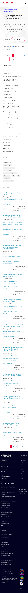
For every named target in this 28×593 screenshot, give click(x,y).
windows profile (13, 199)
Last (24, 55)
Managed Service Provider (6, 512)
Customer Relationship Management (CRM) (9, 80)
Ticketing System (4, 514)
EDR (18, 175)
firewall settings (7, 385)
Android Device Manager (6, 516)
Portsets (5, 288)
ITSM (2, 528)
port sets (16, 286)
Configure (5, 199)
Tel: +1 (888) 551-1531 (6, 464)
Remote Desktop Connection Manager (9, 566)
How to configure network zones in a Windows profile (13, 300)
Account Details (7, 170)
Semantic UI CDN (23, 491)
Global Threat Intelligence (6, 498)
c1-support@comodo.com (6, 476)
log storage (6, 234)
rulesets (15, 311)
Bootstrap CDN (22, 489)
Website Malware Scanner (6, 560)
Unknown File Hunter (9, 115)
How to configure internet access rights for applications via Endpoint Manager (13, 349)
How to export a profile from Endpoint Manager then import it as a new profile (13, 398)
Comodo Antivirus (5, 537)
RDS (13, 175)
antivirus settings (7, 261)
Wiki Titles (16, 46)
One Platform (4, 489)
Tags (22, 46)
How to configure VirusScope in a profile (13, 193)
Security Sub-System (8, 136)
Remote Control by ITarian (10, 173)
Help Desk (3, 530)
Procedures (6, 139)
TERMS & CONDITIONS (7, 569)
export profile (17, 410)
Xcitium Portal (7, 103)
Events (22, 464)
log (16, 232)
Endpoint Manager (7, 202)
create (18, 331)
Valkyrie (5, 121)
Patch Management (8, 91)
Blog (22, 462)
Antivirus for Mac (4, 542)
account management (9, 167)
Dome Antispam (7, 127)
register (18, 27)
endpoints (10, 224)
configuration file (7, 412)
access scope (7, 178)
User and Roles (7, 151)
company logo (7, 162)
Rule (15, 283)
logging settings (18, 229)
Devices (5, 142)
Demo (22, 478)
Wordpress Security (5, 562)
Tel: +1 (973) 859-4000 (6, 466)
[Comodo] (8, 3)
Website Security (4, 551)
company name (7, 165)
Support (22, 458)
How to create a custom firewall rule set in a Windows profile (13, 325)
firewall (11, 283)
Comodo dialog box (8, 181)
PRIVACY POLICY (7, 571)
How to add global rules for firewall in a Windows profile (11, 424)
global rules (15, 435)
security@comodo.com (6, 480)
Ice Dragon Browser (5, 555)
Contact (22, 471)
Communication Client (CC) (9, 227)
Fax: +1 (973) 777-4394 (6, 469)
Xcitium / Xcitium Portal (9, 100)
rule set (20, 334)
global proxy (16, 261)
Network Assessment (5, 519)
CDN (20, 487)
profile (20, 199)
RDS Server (6, 175)
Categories (7, 65)
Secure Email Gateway (6, 507)
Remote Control (7, 88)
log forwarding (10, 232)
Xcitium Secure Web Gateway (11, 76)
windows (16, 253)
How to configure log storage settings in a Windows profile (12, 216)
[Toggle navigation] (25, 3)
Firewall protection (16, 385)
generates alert (6, 204)
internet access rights (8, 363)
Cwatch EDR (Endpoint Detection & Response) (12, 107)
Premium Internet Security (6, 549)
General (5, 73)
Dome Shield (6, 124)
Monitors (5, 145)
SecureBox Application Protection (8, 496)
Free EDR (3, 494)
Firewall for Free (4, 546)
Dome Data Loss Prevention (10, 130)
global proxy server (7, 263)
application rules (12, 360)
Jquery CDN (22, 493)
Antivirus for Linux (5, 544)
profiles (5, 148)
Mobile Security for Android (7, 553)
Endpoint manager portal (10, 85)
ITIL (2, 532)
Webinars (23, 467)
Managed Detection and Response (8, 501)
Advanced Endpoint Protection (7, 492)
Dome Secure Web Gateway (10, 133)
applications (6, 258)
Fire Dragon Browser (5, 557)
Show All (5, 70)
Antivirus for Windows (5, 540)
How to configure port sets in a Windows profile (12, 275)
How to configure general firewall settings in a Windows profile (13, 375)
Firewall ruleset (6, 313)
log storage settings (8, 229)
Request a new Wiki (18, 59)
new (18, 405)
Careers (22, 473)
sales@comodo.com (5, 472)
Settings (5, 222)
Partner (22, 476)
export (9, 407)
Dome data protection (9, 112)
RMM (2, 525)
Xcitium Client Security (9, 118)
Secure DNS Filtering (5, 503)
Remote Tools (7, 97)
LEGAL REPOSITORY (8, 573)
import (4, 407)
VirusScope (16, 202)
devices (11, 253)
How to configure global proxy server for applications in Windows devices (12, 247)
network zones (17, 309)
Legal (22, 469)
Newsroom (23, 460)
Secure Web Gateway (5, 505)
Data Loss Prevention (5, 510)
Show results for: (7, 46)
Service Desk (6, 94)
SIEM (4, 232)
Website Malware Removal (7, 564)
